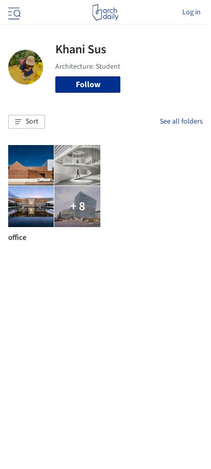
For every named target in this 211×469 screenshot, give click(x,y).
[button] (26, 122)
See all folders (181, 121)
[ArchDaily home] (105, 12)
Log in (191, 12)
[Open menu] (13, 12)
